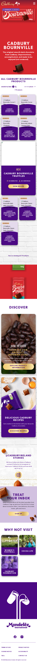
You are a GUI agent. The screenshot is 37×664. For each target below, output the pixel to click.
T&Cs (3, 655)
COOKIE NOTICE (6, 651)
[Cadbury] (10, 3)
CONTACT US (22, 655)
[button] (8, 86)
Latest (31, 86)
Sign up (18, 514)
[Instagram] (22, 636)
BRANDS (16, 9)
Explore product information (18, 366)
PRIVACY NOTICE (23, 647)
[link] (9, 104)
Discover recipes (18, 431)
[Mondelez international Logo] (18, 626)
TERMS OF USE (6, 647)
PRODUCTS (8, 9)
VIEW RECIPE (18, 186)
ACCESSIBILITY (23, 651)
